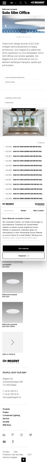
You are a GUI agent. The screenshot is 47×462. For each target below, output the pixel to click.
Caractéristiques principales (14, 77)
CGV (29, 454)
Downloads (9, 102)
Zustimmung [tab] (8, 211)
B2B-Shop (7, 425)
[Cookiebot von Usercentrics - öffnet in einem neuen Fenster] (34, 204)
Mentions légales (10, 457)
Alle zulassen (23, 248)
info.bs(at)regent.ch (12, 397)
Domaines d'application (13, 98)
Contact (6, 452)
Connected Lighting (11, 415)
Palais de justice (23, 110)
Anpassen (22, 256)
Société (6, 421)
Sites (16, 452)
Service (6, 418)
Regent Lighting (37, 3)
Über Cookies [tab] (38, 211)
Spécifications (10, 82)
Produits (6, 409)
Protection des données (13, 454)
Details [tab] (23, 211)
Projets (6, 412)
